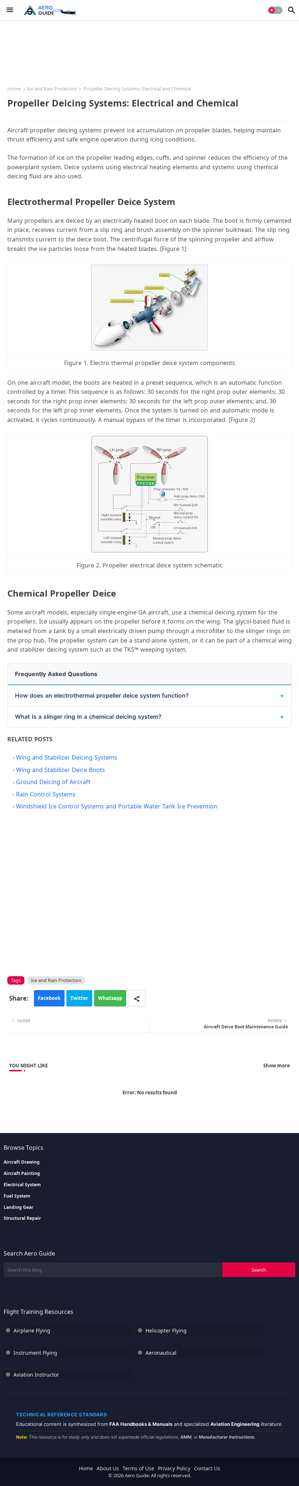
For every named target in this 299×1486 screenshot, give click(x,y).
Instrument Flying (35, 1352)
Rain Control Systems (45, 794)
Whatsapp (110, 998)
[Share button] (136, 998)
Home (14, 88)
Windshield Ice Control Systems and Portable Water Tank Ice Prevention (116, 806)
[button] (275, 10)
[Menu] (10, 10)
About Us (108, 1468)
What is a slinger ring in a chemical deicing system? (88, 716)
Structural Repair (22, 1218)
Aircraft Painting (22, 1173)
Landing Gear (18, 1207)
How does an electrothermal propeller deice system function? (102, 695)
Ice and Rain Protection (52, 88)
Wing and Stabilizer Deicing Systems (66, 757)
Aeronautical (160, 1352)
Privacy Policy (174, 1468)
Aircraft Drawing (22, 1162)
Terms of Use (138, 1468)
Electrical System (22, 1185)
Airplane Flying (31, 1330)
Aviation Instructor (36, 1374)
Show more (276, 1065)
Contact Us (207, 1468)
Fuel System (17, 1196)
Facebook (49, 998)
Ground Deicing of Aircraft (53, 782)
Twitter (79, 998)
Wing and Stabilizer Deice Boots (60, 770)
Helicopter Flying (166, 1330)
